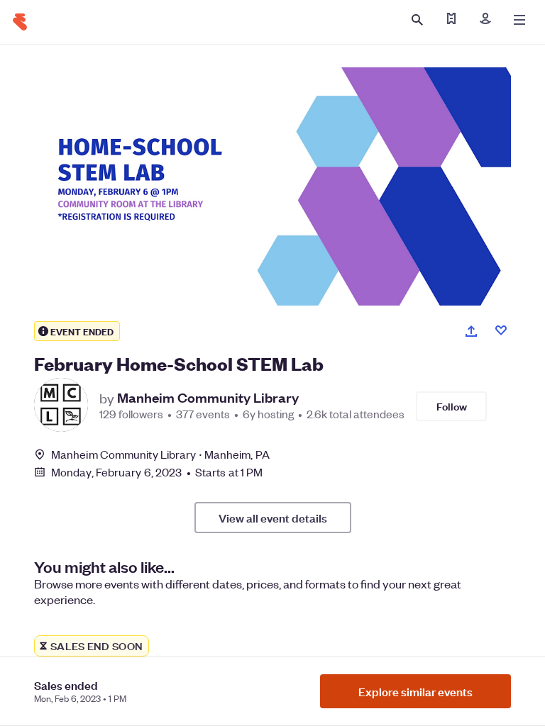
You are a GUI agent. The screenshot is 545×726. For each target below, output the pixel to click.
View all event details (273, 517)
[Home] (19, 21)
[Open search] (417, 20)
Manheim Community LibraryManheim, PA (160, 454)
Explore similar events (415, 691)
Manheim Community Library (208, 397)
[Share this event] (471, 331)
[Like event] (501, 330)
